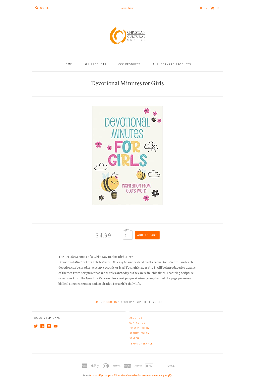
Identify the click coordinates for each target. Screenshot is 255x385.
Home (68, 64)
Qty (127, 230)
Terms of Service (141, 343)
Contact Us (137, 323)
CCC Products (130, 64)
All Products (95, 64)
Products (110, 302)
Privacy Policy (139, 328)
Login (124, 7)
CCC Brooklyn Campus (100, 375)
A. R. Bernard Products (172, 64)
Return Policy (139, 333)
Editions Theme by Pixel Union (126, 375)
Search (134, 338)
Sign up (130, 7)
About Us (135, 318)
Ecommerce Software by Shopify (157, 375)
